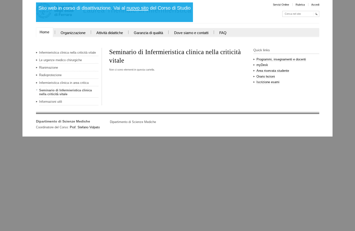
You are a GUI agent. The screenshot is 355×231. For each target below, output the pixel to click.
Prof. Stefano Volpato (85, 127)
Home (44, 32)
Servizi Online (281, 4)
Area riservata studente (272, 70)
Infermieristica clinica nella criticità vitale (67, 52)
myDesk (262, 65)
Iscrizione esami (267, 82)
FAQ (223, 33)
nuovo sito (138, 8)
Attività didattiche (109, 33)
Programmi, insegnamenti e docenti (281, 59)
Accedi (315, 4)
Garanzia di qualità (148, 33)
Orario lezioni (265, 76)
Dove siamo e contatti (191, 33)
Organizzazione (73, 33)
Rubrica (300, 4)
